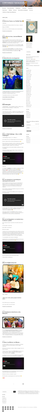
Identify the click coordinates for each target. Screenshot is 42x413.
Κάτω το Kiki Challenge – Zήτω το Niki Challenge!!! (12, 134)
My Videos (10, 10)
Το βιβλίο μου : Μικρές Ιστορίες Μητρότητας (9, 12)
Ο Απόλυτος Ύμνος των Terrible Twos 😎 (13, 21)
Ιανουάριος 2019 (28, 88)
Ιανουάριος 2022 (28, 76)
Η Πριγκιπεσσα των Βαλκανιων (14, 3)
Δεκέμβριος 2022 (28, 70)
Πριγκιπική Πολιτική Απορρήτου (23, 10)
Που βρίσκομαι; (18, 8)
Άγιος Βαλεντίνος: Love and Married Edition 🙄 (12, 37)
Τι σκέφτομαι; (24, 8)
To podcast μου (30, 8)
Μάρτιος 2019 (28, 85)
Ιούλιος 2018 (28, 97)
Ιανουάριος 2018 (28, 106)
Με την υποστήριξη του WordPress (32, 407)
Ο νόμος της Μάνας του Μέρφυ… (11, 342)
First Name (28, 127)
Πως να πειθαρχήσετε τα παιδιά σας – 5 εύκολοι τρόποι (13, 219)
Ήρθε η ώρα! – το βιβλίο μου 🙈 (30, 59)
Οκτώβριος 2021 (28, 79)
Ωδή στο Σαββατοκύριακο (9, 262)
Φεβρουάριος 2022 (29, 74)
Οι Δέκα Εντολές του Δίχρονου (10, 58)
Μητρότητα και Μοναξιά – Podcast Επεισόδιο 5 (32, 65)
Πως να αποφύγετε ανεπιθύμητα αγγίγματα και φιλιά (11, 180)
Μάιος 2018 (27, 100)
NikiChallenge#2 (6, 104)
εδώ (19, 348)
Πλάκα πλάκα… (4, 10)
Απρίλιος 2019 (28, 83)
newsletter (9, 168)
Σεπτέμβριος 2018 (28, 94)
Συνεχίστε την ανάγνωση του (7, 30)
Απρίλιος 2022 (28, 73)
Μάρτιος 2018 (28, 103)
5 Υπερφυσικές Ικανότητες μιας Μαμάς (11, 329)
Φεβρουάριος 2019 (29, 86)
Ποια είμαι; (4, 8)
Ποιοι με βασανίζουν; (11, 8)
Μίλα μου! (15, 10)
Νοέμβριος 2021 (28, 77)
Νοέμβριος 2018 (28, 91)
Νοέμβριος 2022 (28, 71)
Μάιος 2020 (27, 80)
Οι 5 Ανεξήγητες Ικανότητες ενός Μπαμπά (11, 312)
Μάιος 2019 (27, 82)
